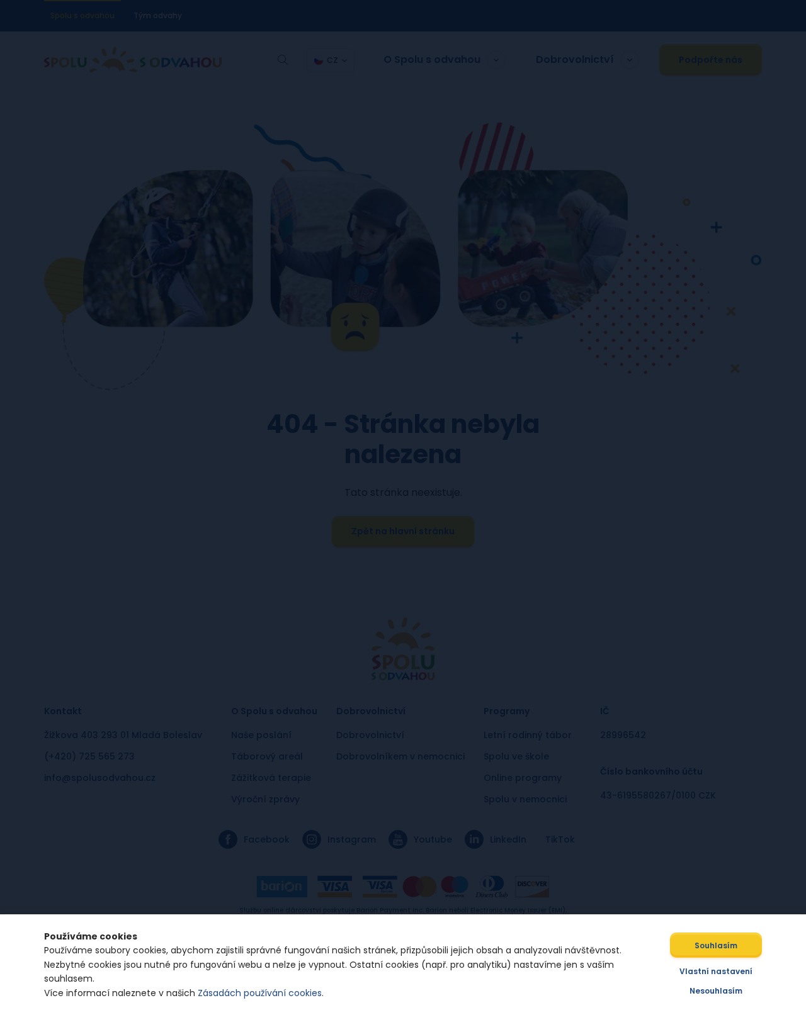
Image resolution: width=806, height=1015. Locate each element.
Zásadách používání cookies (260, 993)
